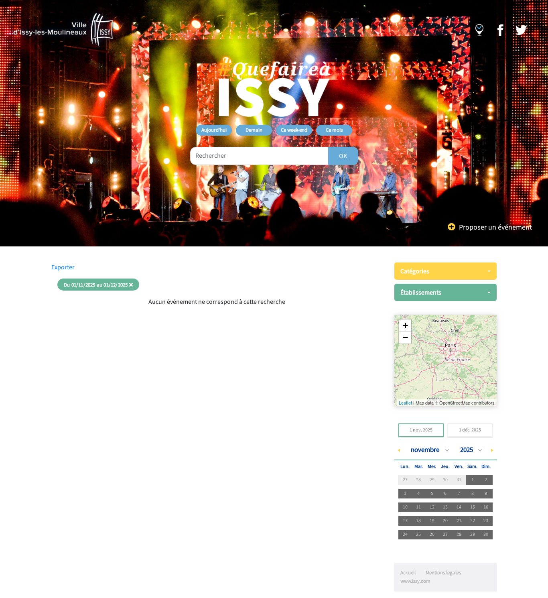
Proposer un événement (495, 227)
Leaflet (405, 402)
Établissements (420, 292)
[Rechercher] (343, 156)
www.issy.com (415, 581)
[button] (405, 325)
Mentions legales (443, 572)
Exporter (63, 267)
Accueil (408, 572)
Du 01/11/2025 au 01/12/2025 (96, 285)
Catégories (414, 271)
